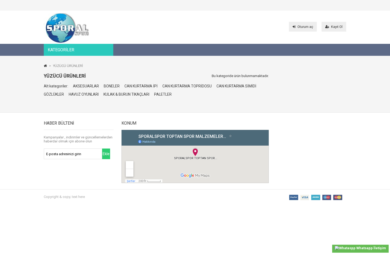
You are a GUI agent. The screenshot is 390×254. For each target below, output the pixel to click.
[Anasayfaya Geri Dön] (45, 66)
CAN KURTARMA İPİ (141, 86)
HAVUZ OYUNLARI (84, 94)
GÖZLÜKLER (54, 94)
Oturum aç (305, 27)
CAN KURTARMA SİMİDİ (236, 86)
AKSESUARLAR (86, 86)
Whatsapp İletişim (371, 248)
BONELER (112, 86)
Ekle (106, 154)
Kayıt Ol (337, 27)
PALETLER (163, 94)
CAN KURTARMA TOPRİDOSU (187, 86)
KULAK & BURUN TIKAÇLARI (126, 94)
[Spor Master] (67, 42)
